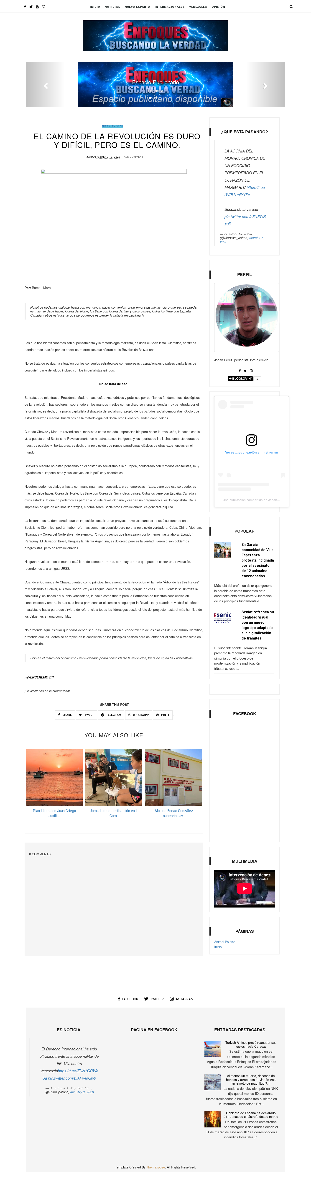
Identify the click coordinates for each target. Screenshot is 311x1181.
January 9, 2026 (82, 1092)
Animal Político (224, 941)
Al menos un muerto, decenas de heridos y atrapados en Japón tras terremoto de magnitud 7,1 (250, 1079)
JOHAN (91, 156)
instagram (185, 999)
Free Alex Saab (112, 126)
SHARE (67, 715)
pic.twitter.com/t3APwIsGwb (72, 1078)
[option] (54, 785)
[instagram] (43, 6)
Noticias (112, 6)
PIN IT (165, 715)
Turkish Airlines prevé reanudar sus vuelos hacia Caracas (250, 1044)
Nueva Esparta (137, 6)
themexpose (156, 1167)
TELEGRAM (113, 715)
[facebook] (25, 6)
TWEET (89, 715)
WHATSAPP (141, 715)
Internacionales (170, 6)
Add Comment (133, 156)
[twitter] (31, 6)
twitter (157, 999)
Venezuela (198, 6)
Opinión (218, 6)
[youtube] (37, 6)
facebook (130, 999)
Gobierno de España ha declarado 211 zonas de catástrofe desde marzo (251, 1115)
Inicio (95, 6)
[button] (45, 84)
